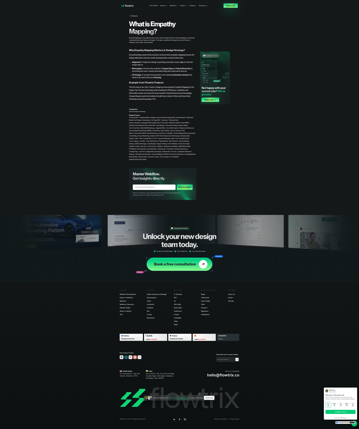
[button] (163, 5)
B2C (175, 298)
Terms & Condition (220, 419)
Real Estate (178, 308)
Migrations (204, 311)
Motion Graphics (125, 311)
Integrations (205, 314)
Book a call (209, 398)
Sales (176, 321)
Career (230, 298)
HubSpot (150, 308)
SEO (121, 314)
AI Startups (178, 294)
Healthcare (178, 311)
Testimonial (205, 298)
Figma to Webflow (126, 298)
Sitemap (231, 301)
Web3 (176, 325)
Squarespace (151, 298)
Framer (149, 314)
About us (231, 294)
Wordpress (151, 318)
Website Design (125, 308)
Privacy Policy (234, 419)
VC (175, 301)
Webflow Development (128, 294)
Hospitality (177, 318)
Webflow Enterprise (127, 304)
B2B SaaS (177, 304)
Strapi (149, 301)
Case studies (205, 301)
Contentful (150, 304)
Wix (148, 311)
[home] (127, 5)
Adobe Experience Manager (157, 294)
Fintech (176, 314)
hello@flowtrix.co (223, 375)
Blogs (203, 294)
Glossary (204, 308)
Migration (123, 301)
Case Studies (153, 5)
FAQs (203, 304)
